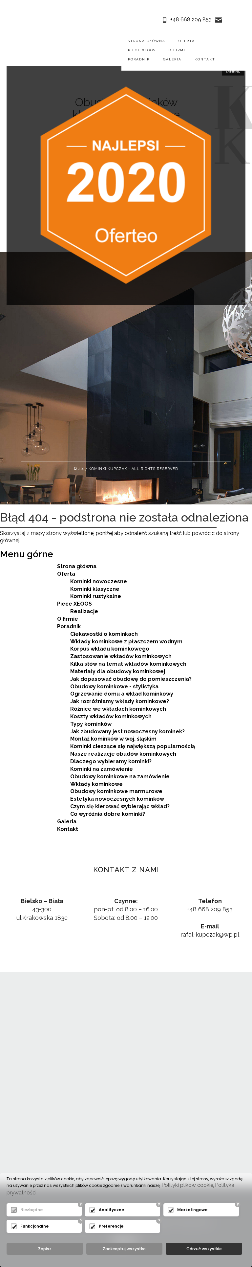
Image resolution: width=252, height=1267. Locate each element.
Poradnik (139, 59)
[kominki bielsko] (36, 50)
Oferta (186, 41)
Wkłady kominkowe (96, 784)
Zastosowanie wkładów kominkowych (121, 656)
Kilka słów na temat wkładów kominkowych (128, 664)
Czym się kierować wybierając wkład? (120, 806)
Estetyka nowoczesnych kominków (117, 799)
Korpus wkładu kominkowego (109, 649)
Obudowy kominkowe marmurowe (116, 791)
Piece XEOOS (142, 50)
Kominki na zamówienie (101, 769)
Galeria (172, 59)
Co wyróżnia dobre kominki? (107, 814)
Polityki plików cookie (187, 1185)
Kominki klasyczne (94, 589)
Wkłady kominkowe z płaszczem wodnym (126, 641)
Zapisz (45, 1249)
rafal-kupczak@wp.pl (209, 934)
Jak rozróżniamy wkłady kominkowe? (119, 701)
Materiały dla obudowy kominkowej (117, 671)
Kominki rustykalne (95, 596)
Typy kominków (91, 724)
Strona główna (146, 41)
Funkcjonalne (34, 1226)
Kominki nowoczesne (98, 581)
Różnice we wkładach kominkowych (118, 709)
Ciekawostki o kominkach (104, 634)
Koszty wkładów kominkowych (111, 716)
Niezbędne (31, 1209)
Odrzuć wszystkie (204, 1249)
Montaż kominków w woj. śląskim (113, 739)
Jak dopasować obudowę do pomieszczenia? (131, 679)
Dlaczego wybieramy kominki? (111, 761)
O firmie (178, 50)
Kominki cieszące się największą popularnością (132, 746)
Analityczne (111, 1209)
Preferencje (111, 1226)
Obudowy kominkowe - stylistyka (114, 686)
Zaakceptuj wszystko (124, 1249)
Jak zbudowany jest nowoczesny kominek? (127, 731)
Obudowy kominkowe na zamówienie (120, 776)
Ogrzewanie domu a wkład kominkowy (121, 694)
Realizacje (84, 611)
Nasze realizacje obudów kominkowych (123, 754)
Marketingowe (192, 1209)
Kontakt (205, 59)
